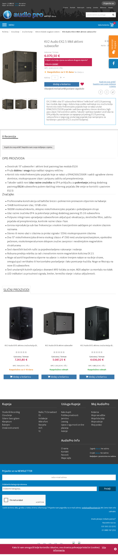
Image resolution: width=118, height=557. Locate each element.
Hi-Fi (40, 428)
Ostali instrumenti (10, 428)
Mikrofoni (43, 422)
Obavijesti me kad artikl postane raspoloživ (64, 89)
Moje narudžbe (98, 415)
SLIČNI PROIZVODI (16, 290)
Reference (103, 7)
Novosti (110, 7)
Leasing (88, 7)
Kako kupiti (80, 7)
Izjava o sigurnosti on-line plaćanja (72, 426)
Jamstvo (95, 7)
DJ (40, 415)
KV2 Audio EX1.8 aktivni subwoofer (59, 345)
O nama (65, 7)
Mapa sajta (66, 458)
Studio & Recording (11, 412)
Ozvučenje (7, 415)
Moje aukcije (97, 422)
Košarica (95, 412)
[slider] (21, 352)
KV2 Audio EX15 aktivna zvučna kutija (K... (21, 345)
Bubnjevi (6, 425)
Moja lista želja (97, 418)
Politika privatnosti (69, 415)
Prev (3, 67)
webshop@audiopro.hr (91, 507)
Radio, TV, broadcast (48, 412)
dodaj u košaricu (62, 84)
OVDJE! (55, 64)
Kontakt (72, 7)
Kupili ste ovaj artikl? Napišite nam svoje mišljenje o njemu (104, 84)
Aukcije (64, 431)
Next (36, 67)
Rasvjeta (42, 425)
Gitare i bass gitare (10, 418)
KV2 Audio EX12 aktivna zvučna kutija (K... (96, 345)
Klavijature (7, 422)
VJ (39, 431)
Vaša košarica (106, 24)
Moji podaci (96, 425)
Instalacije (43, 418)
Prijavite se (109, 3)
